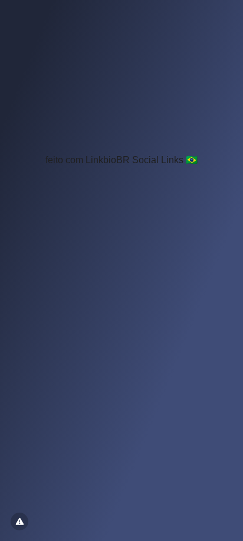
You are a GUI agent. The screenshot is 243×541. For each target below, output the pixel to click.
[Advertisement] (121, 82)
